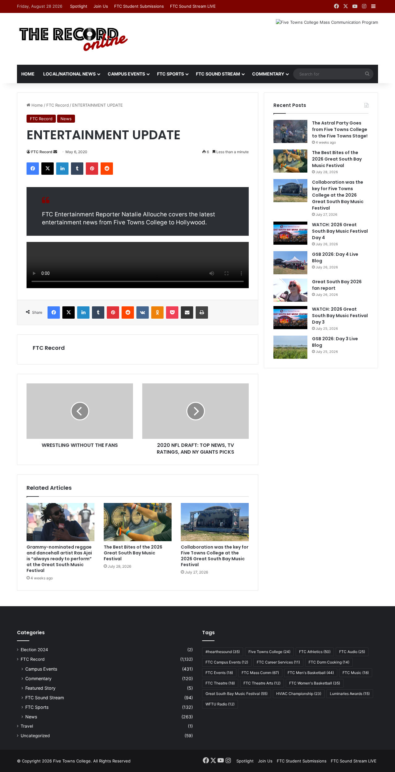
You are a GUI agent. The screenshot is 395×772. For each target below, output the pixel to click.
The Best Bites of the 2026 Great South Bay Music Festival (133, 553)
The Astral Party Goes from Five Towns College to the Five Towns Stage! (340, 129)
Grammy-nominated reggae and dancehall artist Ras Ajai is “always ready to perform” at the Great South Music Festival (59, 559)
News (66, 118)
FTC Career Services (278, 662)
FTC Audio (352, 651)
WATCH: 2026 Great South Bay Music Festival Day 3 (340, 315)
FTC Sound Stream (218, 73)
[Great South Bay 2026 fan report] (290, 290)
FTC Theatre (220, 683)
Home (28, 73)
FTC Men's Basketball (311, 672)
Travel (27, 726)
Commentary (268, 73)
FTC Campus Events (227, 662)
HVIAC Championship (298, 693)
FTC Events (219, 672)
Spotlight (78, 6)
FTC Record (57, 105)
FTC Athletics (315, 651)
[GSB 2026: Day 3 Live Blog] (290, 347)
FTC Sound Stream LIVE (193, 6)
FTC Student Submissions (139, 6)
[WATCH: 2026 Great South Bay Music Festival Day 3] (290, 317)
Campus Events (126, 73)
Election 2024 (34, 649)
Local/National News (69, 73)
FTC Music (356, 672)
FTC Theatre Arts (262, 683)
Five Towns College (269, 651)
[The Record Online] (73, 38)
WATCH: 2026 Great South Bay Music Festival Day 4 (340, 231)
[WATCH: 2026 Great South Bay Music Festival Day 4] (290, 233)
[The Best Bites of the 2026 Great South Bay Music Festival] (138, 522)
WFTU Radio (220, 704)
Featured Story (40, 688)
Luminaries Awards (350, 693)
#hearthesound (223, 651)
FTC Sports (170, 73)
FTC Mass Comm (260, 672)
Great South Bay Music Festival (237, 693)
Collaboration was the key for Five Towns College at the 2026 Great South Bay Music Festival (214, 556)
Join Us (101, 6)
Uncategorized (35, 735)
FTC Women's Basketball (314, 683)
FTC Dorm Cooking (329, 662)
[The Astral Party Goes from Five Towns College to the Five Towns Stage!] (290, 131)
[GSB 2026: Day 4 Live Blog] (290, 262)
